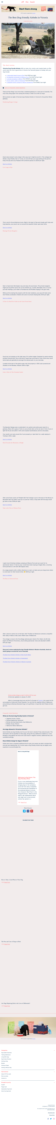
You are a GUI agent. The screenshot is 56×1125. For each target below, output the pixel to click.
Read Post (24, 802)
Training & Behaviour (6, 1054)
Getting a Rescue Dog (6, 1067)
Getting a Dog (4, 1061)
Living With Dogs (5, 1056)
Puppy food (4, 1086)
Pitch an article (4, 1076)
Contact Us (3, 1078)
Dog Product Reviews (6, 1059)
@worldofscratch (51, 1112)
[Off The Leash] (28, 2)
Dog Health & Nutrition (6, 1052)
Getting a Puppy (5, 1065)
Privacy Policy (52, 1115)
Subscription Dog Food (6, 1089)
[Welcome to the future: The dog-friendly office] (28, 774)
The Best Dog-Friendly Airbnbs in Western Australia (17, 662)
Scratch (33, 13)
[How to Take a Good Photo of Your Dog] (28, 851)
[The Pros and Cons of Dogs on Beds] (28, 912)
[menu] (2, 2)
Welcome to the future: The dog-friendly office (26, 778)
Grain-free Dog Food (6, 1091)
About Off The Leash (6, 1074)
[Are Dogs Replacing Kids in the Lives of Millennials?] (28, 974)
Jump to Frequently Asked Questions (15, 87)
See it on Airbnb (7, 164)
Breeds (3, 1063)
